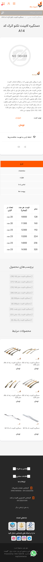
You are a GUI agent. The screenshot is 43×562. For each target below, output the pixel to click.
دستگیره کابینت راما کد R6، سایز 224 (12, 397)
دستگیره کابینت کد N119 (13, 428)
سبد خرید (3, 3)
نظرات (22, 177)
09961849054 (16, 490)
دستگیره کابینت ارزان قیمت (22, 309)
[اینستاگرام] (24, 538)
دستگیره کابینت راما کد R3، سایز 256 (30, 364)
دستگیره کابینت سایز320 (22, 298)
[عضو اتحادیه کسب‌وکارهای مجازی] (12, 526)
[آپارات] (13, 538)
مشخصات (21, 170)
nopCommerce (21, 556)
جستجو (2, 12)
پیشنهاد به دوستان (18, 147)
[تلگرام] (29, 538)
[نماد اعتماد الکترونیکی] (30, 526)
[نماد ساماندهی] (21, 526)
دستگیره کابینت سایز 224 (22, 293)
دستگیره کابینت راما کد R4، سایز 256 (12, 364)
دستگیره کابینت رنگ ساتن (22, 314)
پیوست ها (21, 191)
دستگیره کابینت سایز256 (22, 303)
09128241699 (22, 500)
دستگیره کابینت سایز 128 (22, 282)
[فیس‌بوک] (18, 538)
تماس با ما (21, 184)
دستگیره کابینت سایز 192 (22, 276)
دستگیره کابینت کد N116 (31, 428)
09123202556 (28, 490)
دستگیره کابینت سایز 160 (22, 287)
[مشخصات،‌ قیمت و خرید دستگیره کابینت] (30, 351)
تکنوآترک (18, 118)
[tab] (21, 164)
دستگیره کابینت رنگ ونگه (22, 320)
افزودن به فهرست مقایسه (25, 147)
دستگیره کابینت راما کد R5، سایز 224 (30, 397)
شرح (21, 164)
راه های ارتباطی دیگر (22, 507)
